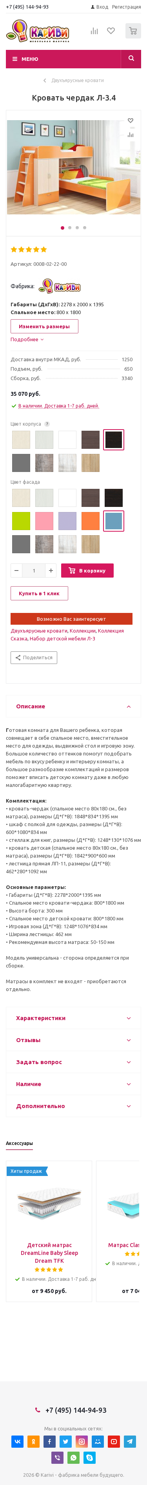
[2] (21, 250)
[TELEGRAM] (130, 1442)
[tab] (27, 339)
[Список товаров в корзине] (134, 36)
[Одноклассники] (33, 1442)
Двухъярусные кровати (39, 630)
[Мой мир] (98, 1442)
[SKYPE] (89, 1458)
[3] (29, 250)
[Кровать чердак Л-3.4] (73, 171)
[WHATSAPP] (73, 1458)
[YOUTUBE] (114, 1442)
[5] (44, 250)
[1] (14, 250)
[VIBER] (57, 1458)
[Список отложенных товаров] (111, 33)
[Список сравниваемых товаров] (94, 34)
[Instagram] (82, 1442)
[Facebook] (50, 1442)
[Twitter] (66, 1442)
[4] (36, 250)
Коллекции (83, 630)
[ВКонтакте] (17, 1442)
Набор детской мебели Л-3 (62, 638)
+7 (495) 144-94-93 (27, 6)
